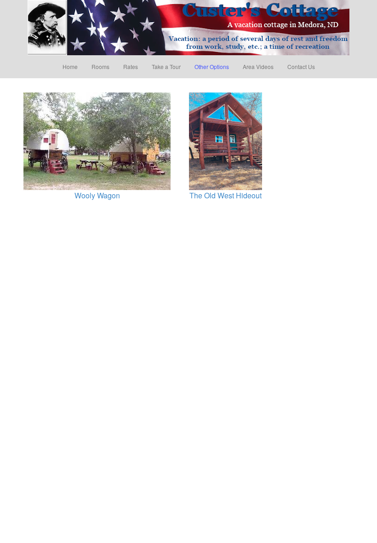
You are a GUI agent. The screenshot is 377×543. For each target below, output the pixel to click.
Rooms (100, 66)
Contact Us (301, 66)
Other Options (211, 66)
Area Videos (258, 66)
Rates (130, 66)
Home (70, 66)
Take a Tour (166, 66)
